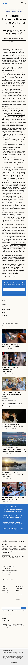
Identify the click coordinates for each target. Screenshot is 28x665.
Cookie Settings (14, 662)
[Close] (25, 650)
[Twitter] (8, 620)
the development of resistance (9, 191)
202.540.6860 (5, 315)
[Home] (13, 541)
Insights (4, 584)
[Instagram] (4, 621)
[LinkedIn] (6, 621)
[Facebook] (2, 621)
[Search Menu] (22, 3)
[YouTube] (10, 621)
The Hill (16, 276)
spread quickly (22, 233)
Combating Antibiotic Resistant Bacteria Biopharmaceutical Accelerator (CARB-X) (13, 248)
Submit (14, 293)
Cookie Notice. (5, 660)
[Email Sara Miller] (2, 317)
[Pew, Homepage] (4, 3)
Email (4, 287)
